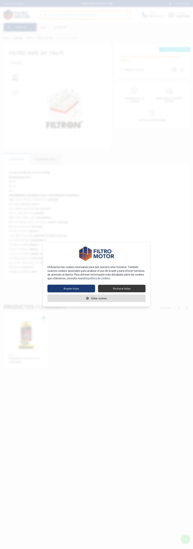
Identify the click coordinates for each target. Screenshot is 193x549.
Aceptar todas (71, 288)
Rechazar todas (122, 288)
